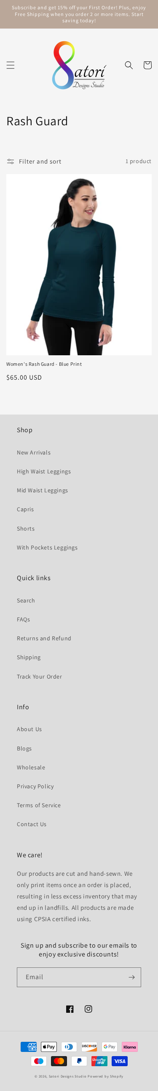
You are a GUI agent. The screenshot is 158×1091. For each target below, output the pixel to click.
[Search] (129, 65)
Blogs (24, 748)
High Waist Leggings (44, 471)
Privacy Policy (35, 786)
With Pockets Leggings (47, 547)
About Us (29, 729)
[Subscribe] (131, 977)
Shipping (29, 657)
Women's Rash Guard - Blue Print (44, 364)
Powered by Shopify (105, 1076)
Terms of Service (39, 805)
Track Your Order (39, 676)
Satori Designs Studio (68, 1076)
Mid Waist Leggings (42, 490)
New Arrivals (34, 452)
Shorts (26, 528)
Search (26, 600)
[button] (10, 65)
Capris (25, 509)
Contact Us (32, 824)
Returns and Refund (44, 638)
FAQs (23, 619)
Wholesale (31, 767)
